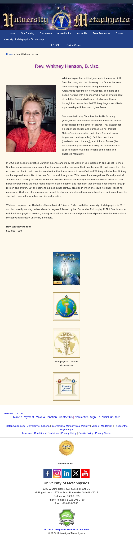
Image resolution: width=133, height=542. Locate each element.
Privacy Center (103, 433)
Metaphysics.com (15, 425)
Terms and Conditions (34, 433)
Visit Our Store (111, 417)
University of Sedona (38, 425)
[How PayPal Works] (66, 454)
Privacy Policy (68, 433)
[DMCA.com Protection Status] (66, 525)
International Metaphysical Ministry (71, 425)
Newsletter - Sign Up (87, 417)
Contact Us (66, 417)
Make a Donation (46, 417)
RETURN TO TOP (13, 413)
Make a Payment (23, 417)
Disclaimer (53, 433)
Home (9, 54)
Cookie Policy (85, 433)
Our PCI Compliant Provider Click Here (66, 529)
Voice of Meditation (102, 425)
